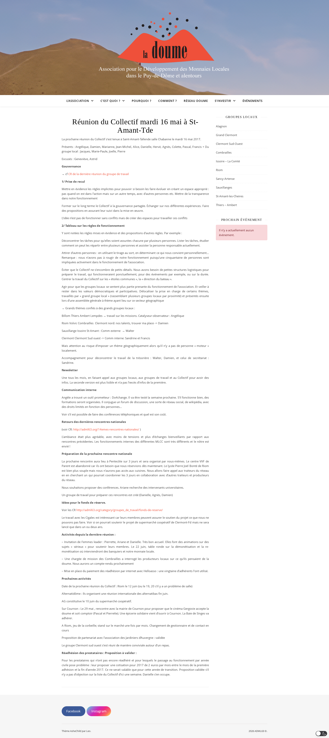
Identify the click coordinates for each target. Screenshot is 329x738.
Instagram (98, 711)
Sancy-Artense (225, 179)
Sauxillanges (224, 187)
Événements (253, 101)
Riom (219, 170)
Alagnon (221, 126)
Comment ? (167, 101)
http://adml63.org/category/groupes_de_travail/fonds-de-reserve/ (119, 510)
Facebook (73, 711)
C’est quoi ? (110, 101)
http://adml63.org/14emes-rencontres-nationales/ (106, 429)
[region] (164, 727)
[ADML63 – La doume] (164, 45)
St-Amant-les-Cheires (229, 196)
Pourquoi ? (141, 101)
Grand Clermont (226, 135)
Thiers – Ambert (226, 205)
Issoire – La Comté (228, 161)
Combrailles (224, 152)
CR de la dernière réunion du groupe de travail (98, 174)
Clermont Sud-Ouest (229, 144)
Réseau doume (196, 101)
